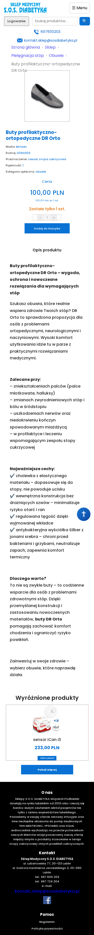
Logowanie (17, 21)
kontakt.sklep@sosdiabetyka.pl (50, 40)
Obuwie (56, 55)
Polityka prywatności (47, 929)
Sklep (50, 47)
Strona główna (25, 47)
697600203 (50, 31)
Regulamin (47, 922)
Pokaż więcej (47, 770)
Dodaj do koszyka (47, 228)
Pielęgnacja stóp (27, 55)
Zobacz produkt (47, 758)
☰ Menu (79, 8)
